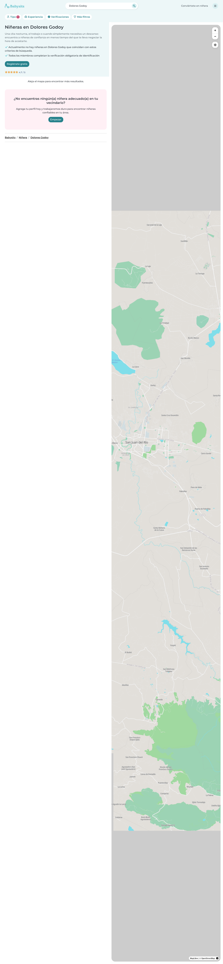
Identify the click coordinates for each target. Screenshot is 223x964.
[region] (166, 493)
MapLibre (194, 958)
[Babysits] (14, 5)
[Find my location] (215, 45)
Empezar (55, 119)
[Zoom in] (215, 30)
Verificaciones (60, 16)
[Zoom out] (215, 36)
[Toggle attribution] (217, 958)
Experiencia (35, 16)
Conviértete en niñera (194, 5)
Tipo (14, 16)
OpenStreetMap (208, 958)
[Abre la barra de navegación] (215, 6)
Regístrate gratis (17, 64)
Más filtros (83, 16)
